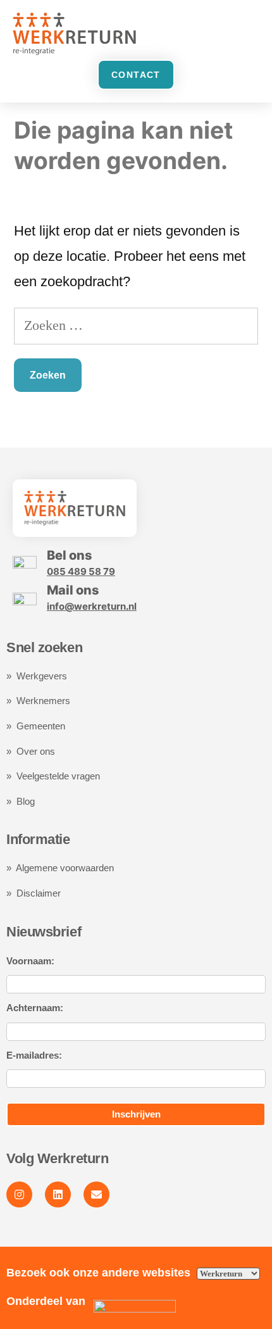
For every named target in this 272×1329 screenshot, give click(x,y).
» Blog (20, 801)
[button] (247, 34)
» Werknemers (38, 700)
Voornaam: (30, 960)
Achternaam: (34, 1007)
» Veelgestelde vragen (53, 776)
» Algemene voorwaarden (60, 867)
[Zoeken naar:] (136, 325)
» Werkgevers (36, 676)
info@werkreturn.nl (92, 606)
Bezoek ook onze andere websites (100, 1272)
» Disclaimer (33, 893)
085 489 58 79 (81, 571)
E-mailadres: (34, 1055)
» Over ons (30, 751)
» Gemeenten (37, 726)
